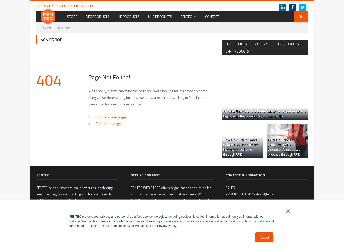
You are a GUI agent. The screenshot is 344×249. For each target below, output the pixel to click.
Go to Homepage (108, 123)
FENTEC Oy (229, 5)
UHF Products (160, 16)
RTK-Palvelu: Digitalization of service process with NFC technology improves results (163, 6)
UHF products (237, 51)
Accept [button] (264, 237)
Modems (261, 43)
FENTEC (186, 16)
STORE (72, 16)
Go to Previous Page (110, 117)
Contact (212, 16)
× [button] (288, 209)
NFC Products (97, 16)
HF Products (129, 16)
